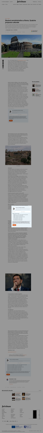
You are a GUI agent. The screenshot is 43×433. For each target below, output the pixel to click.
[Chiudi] (30, 207)
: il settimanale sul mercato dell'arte (18, 215)
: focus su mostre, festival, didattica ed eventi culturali (20, 214)
